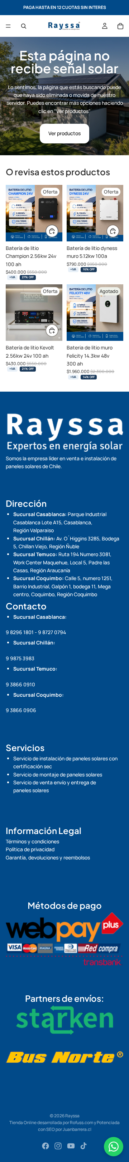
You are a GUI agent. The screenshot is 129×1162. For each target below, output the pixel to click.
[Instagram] (58, 1146)
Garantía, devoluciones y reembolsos (48, 857)
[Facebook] (45, 1146)
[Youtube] (71, 1146)
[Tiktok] (83, 1146)
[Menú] (8, 26)
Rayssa (72, 1116)
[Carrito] (120, 26)
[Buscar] (24, 26)
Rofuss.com (81, 1122)
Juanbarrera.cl (77, 1129)
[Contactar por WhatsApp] (113, 1146)
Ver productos (64, 133)
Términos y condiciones (32, 841)
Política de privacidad (30, 849)
